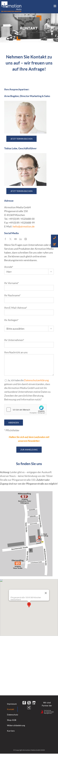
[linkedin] (20, 239)
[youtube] (15, 239)
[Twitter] (29, 702)
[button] (29, 605)
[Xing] (29, 707)
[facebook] (5, 239)
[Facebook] (24, 702)
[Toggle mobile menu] (55, 6)
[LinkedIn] (33, 702)
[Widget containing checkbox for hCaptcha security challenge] (25, 409)
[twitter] (10, 239)
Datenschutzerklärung (36, 380)
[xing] (25, 239)
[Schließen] (45, 593)
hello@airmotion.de (23, 226)
